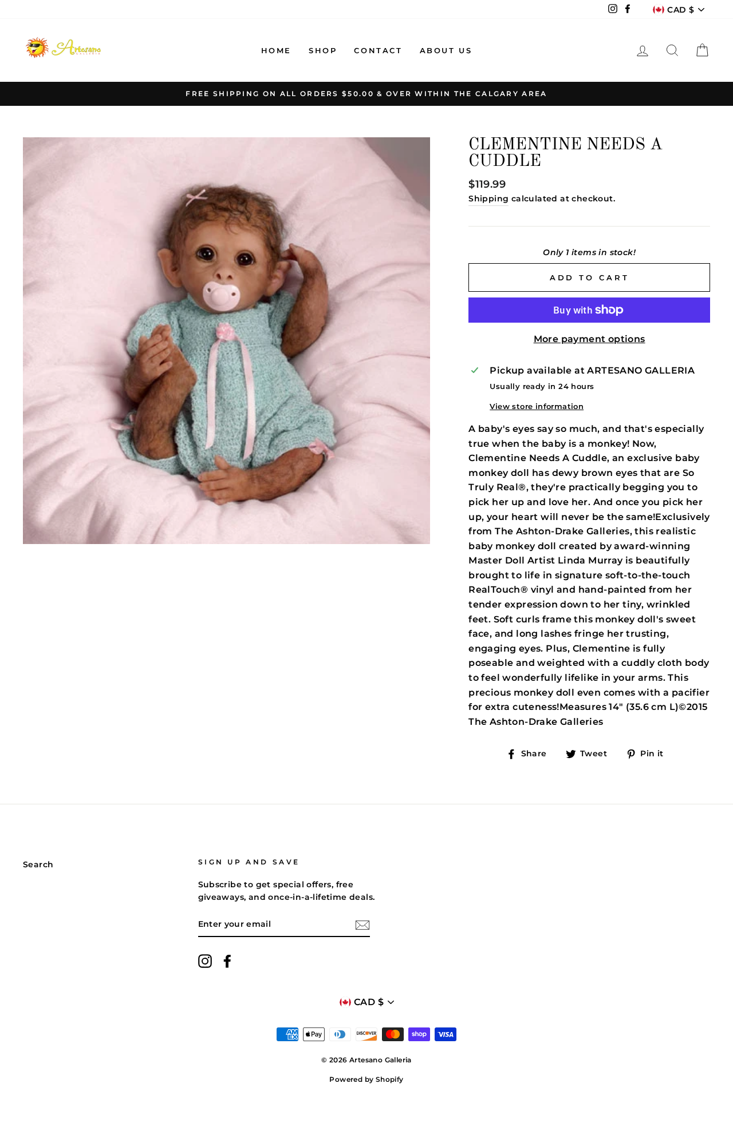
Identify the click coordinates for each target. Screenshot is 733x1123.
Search (38, 864)
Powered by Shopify (366, 1079)
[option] (366, 94)
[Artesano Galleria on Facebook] (227, 961)
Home (276, 50)
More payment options (589, 339)
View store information (537, 406)
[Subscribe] (362, 925)
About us (446, 50)
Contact (378, 50)
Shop (323, 50)
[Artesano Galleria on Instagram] (205, 961)
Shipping (488, 198)
